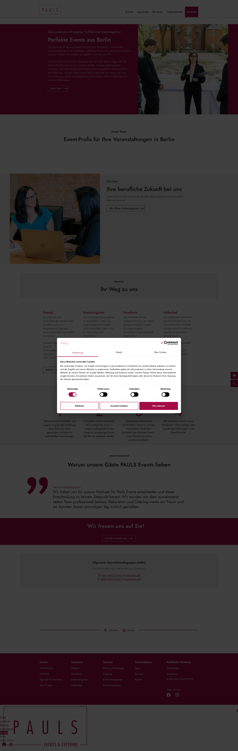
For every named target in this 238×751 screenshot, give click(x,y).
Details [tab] (119, 352)
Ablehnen (79, 406)
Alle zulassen (158, 406)
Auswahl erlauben (119, 406)
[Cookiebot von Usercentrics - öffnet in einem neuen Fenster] (166, 343)
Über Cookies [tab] (160, 352)
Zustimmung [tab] (77, 352)
